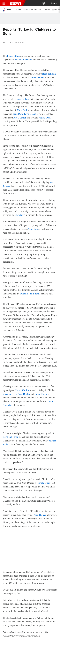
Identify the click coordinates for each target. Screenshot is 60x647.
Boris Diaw (18, 113)
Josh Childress (37, 77)
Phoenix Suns (13, 55)
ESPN (15, 3)
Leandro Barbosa (21, 98)
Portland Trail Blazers (30, 293)
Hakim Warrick (22, 390)
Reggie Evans (45, 117)
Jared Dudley (24, 393)
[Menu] (4, 3)
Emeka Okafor (44, 482)
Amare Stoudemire (23, 59)
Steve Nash (20, 214)
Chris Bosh (22, 109)
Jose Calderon (19, 117)
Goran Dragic (41, 393)
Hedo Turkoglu (49, 73)
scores (54, 3)
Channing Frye (10, 393)
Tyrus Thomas (39, 514)
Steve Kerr (33, 228)
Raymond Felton (10, 436)
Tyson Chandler (31, 113)
